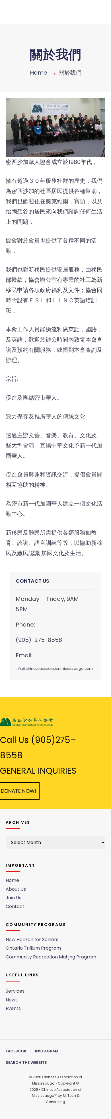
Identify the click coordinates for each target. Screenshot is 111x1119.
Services (15, 991)
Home (38, 73)
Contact (15, 906)
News (12, 1000)
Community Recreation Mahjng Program (51, 957)
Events (13, 1008)
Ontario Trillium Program (33, 948)
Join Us (13, 897)
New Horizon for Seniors (32, 939)
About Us (16, 889)
